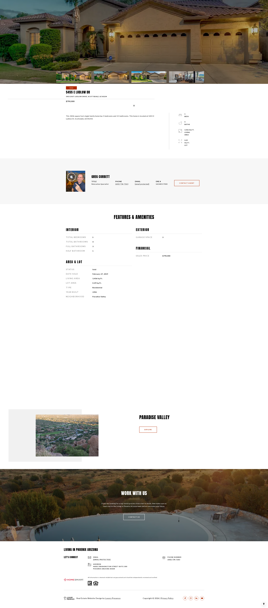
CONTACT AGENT (186, 183)
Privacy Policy (167, 598)
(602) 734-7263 (121, 184)
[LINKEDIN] (196, 598)
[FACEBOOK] (185, 598)
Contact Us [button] (134, 517)
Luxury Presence (113, 598)
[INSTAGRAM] (191, 598)
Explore (148, 429)
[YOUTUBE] (202, 598)
